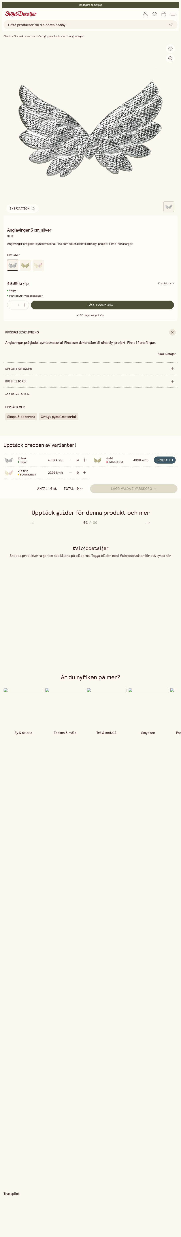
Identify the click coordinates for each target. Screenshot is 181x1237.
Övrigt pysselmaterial (52, 36)
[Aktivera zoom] (170, 58)
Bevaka (162, 460)
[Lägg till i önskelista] (154, 14)
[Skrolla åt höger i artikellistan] (148, 522)
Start (7, 36)
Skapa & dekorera (24, 36)
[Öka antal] (25, 305)
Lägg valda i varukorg (131, 488)
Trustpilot (12, 1193)
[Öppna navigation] (173, 14)
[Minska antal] (11, 305)
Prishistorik (164, 283)
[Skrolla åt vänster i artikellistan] (33, 522)
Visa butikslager (33, 295)
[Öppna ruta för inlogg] (145, 14)
